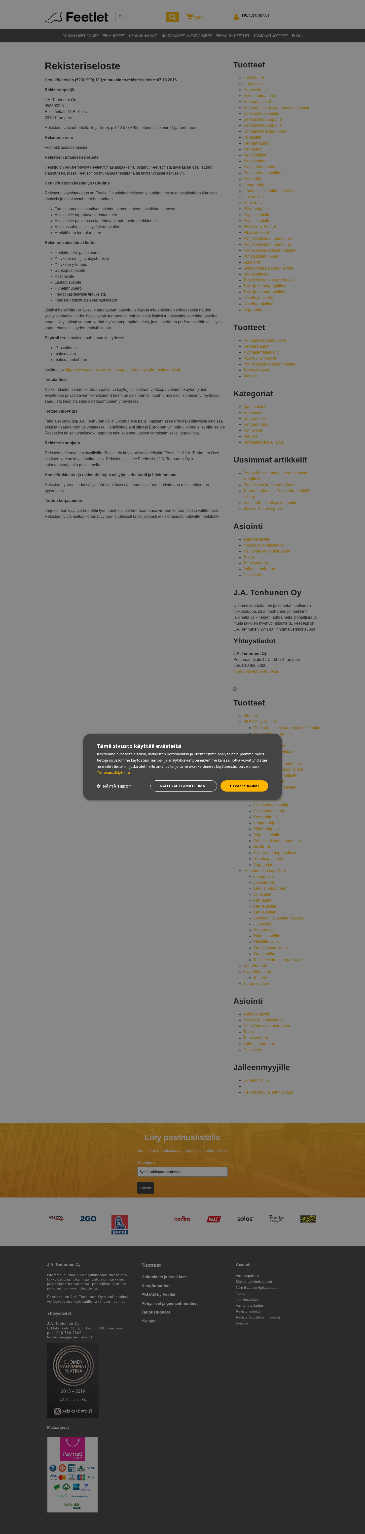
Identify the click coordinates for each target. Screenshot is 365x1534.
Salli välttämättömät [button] (183, 785)
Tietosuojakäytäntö (113, 772)
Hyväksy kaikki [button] (244, 785)
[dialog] (182, 767)
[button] (114, 786)
